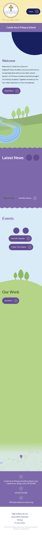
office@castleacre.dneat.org (21, 502)
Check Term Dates (18, 247)
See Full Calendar (18, 238)
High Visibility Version (20, 514)
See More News (25, 198)
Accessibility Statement (19, 517)
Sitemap (20, 520)
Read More (9, 91)
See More (8, 300)
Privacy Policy (20, 523)
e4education (25, 529)
